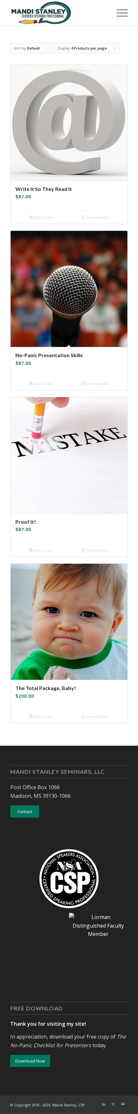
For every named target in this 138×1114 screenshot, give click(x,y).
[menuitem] (119, 13)
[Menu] (119, 13)
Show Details (96, 217)
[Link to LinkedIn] (103, 1104)
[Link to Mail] (123, 1104)
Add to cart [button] (43, 217)
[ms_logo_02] (57, 13)
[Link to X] (113, 1104)
